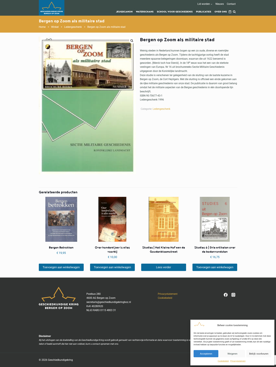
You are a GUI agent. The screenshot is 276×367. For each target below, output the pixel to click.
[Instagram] (233, 295)
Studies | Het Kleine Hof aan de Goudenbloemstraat (163, 250)
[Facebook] (226, 295)
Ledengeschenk (161, 108)
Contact (231, 3)
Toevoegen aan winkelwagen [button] (61, 267)
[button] (132, 41)
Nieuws (219, 3)
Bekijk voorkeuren (258, 353)
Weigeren (232, 353)
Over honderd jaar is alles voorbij (112, 250)
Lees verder (163, 267)
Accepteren (206, 353)
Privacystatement (237, 361)
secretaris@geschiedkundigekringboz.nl (108, 302)
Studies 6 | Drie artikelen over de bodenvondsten (214, 250)
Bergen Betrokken (61, 247)
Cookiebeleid (223, 361)
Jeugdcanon (124, 11)
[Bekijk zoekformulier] (234, 12)
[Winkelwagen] (229, 11)
